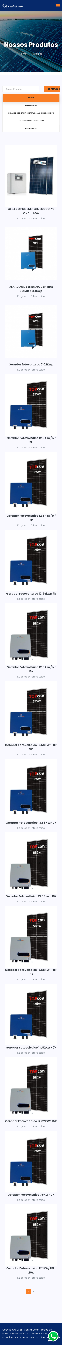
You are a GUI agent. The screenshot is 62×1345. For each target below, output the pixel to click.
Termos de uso (30, 1337)
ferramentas (31, 105)
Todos (31, 98)
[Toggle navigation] (58, 6)
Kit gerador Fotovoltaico (31, 120)
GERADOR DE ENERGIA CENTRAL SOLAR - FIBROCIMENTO (31, 113)
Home (23, 53)
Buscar (55, 89)
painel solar (31, 128)
